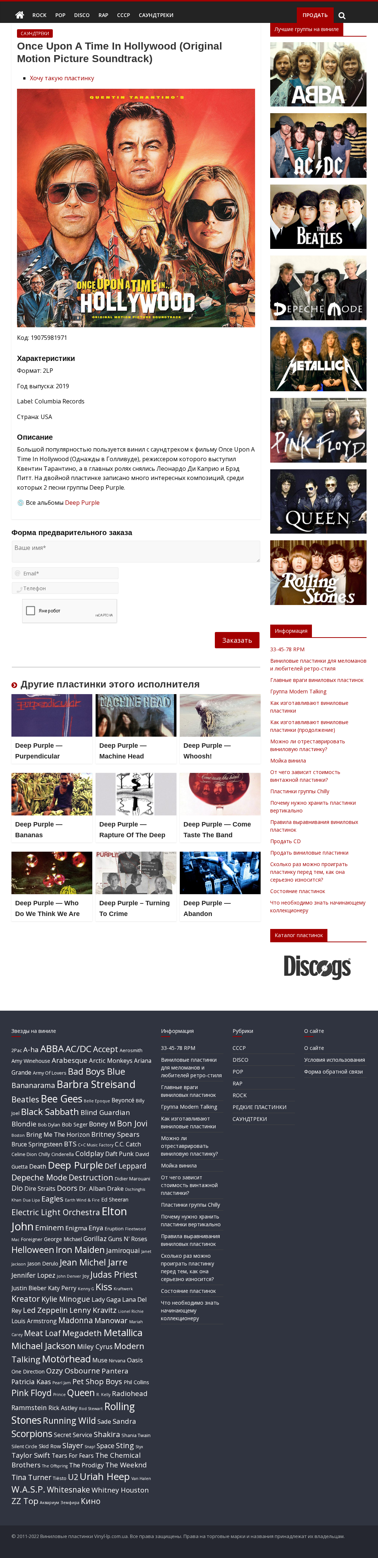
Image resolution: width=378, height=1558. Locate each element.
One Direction (28, 1371)
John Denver (69, 1276)
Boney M (102, 1123)
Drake (115, 1188)
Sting (125, 1445)
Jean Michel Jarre (93, 1262)
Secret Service (73, 1435)
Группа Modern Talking (298, 691)
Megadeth (82, 1333)
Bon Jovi (132, 1123)
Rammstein (29, 1407)
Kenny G (86, 1288)
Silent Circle (24, 1446)
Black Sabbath (50, 1111)
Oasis (135, 1360)
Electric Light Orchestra (55, 1212)
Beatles (25, 1099)
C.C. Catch (128, 1144)
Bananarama (33, 1085)
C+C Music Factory (95, 1145)
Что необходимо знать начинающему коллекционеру (190, 1310)
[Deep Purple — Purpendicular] (52, 698)
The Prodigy (86, 1465)
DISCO (82, 14)
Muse (99, 1360)
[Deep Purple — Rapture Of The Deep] (136, 777)
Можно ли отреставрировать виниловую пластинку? (189, 1146)
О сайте (314, 1047)
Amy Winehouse (30, 1060)
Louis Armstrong (34, 1321)
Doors (67, 1188)
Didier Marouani (132, 1178)
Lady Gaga (106, 1299)
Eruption (114, 1228)
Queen (81, 1392)
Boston (18, 1135)
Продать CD (285, 841)
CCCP (123, 14)
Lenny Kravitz (93, 1310)
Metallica (122, 1332)
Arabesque (69, 1060)
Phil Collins (136, 1382)
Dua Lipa (31, 1200)
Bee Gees (61, 1098)
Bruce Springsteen (36, 1144)
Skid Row (50, 1446)
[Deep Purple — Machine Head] (136, 698)
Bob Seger (74, 1124)
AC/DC (78, 1048)
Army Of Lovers (49, 1072)
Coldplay (89, 1153)
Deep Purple (82, 503)
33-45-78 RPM (287, 649)
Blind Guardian (105, 1112)
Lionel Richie (131, 1311)
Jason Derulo (42, 1263)
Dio (17, 1188)
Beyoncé (122, 1100)
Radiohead (130, 1393)
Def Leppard (125, 1166)
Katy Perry (62, 1288)
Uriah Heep (105, 1476)
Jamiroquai (123, 1250)
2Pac (16, 1050)
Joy (86, 1276)
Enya (96, 1227)
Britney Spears (115, 1134)
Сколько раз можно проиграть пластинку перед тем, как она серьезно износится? (309, 872)
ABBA (52, 1048)
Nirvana (117, 1360)
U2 (73, 1477)
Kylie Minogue (65, 1299)
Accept (105, 1049)
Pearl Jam (61, 1382)
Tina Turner (31, 1477)
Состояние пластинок (297, 891)
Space (105, 1445)
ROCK (39, 14)
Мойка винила (288, 760)
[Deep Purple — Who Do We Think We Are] (52, 856)
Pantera (115, 1370)
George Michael (63, 1239)
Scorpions (31, 1433)
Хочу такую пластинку (62, 78)
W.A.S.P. (28, 1489)
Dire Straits (39, 1188)
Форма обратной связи (333, 1071)
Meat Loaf (42, 1333)
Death (37, 1166)
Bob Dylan (49, 1124)
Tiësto (59, 1478)
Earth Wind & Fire (82, 1200)
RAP (103, 14)
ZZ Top (24, 1501)
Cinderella (62, 1154)
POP (60, 14)
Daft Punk (119, 1153)
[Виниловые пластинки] (19, 15)
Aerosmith (131, 1050)
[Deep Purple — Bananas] (52, 777)
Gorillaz (95, 1238)
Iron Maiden (80, 1249)
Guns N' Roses (127, 1239)
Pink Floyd (31, 1393)
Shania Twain (136, 1435)
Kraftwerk (123, 1288)
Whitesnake (68, 1489)
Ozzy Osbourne (73, 1370)
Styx (139, 1446)
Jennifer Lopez (33, 1275)
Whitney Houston (120, 1489)
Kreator (25, 1298)
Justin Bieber (29, 1288)
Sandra (124, 1421)
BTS (70, 1143)
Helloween (32, 1249)
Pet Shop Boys (97, 1381)
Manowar (111, 1320)
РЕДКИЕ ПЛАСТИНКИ (259, 1107)
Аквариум (49, 1502)
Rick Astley (63, 1408)
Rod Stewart (91, 1408)
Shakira (107, 1434)
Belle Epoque (97, 1101)
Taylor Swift (30, 1455)
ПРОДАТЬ (315, 14)
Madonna (75, 1320)
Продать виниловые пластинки (309, 852)
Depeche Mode (39, 1177)
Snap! (90, 1446)
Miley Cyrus (95, 1346)
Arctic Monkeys (111, 1060)
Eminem (49, 1227)
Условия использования (334, 1059)
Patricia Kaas (31, 1381)
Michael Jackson (43, 1345)
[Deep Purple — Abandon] (220, 856)
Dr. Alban (92, 1188)
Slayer (72, 1445)
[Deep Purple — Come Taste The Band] (220, 777)
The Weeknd (126, 1464)
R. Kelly (103, 1394)
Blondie (24, 1123)
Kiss (104, 1286)
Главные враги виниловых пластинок (317, 679)
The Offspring (55, 1466)
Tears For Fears (73, 1455)
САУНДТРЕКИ (156, 14)
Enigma (76, 1228)
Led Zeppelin (45, 1310)
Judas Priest (113, 1274)
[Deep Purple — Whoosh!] (220, 698)
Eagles (52, 1198)
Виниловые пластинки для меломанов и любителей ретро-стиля (191, 1067)
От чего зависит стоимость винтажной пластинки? (189, 1185)
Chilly (44, 1154)
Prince (59, 1394)
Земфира (70, 1502)
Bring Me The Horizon (58, 1134)
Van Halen (141, 1478)
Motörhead (66, 1358)
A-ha (31, 1049)
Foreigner (31, 1239)
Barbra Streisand (95, 1084)
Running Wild (69, 1420)
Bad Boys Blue (96, 1071)
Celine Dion (24, 1154)
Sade (104, 1421)
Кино (90, 1501)
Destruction (91, 1177)
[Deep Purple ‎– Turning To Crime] (136, 856)
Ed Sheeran (114, 1199)
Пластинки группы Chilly (299, 791)
